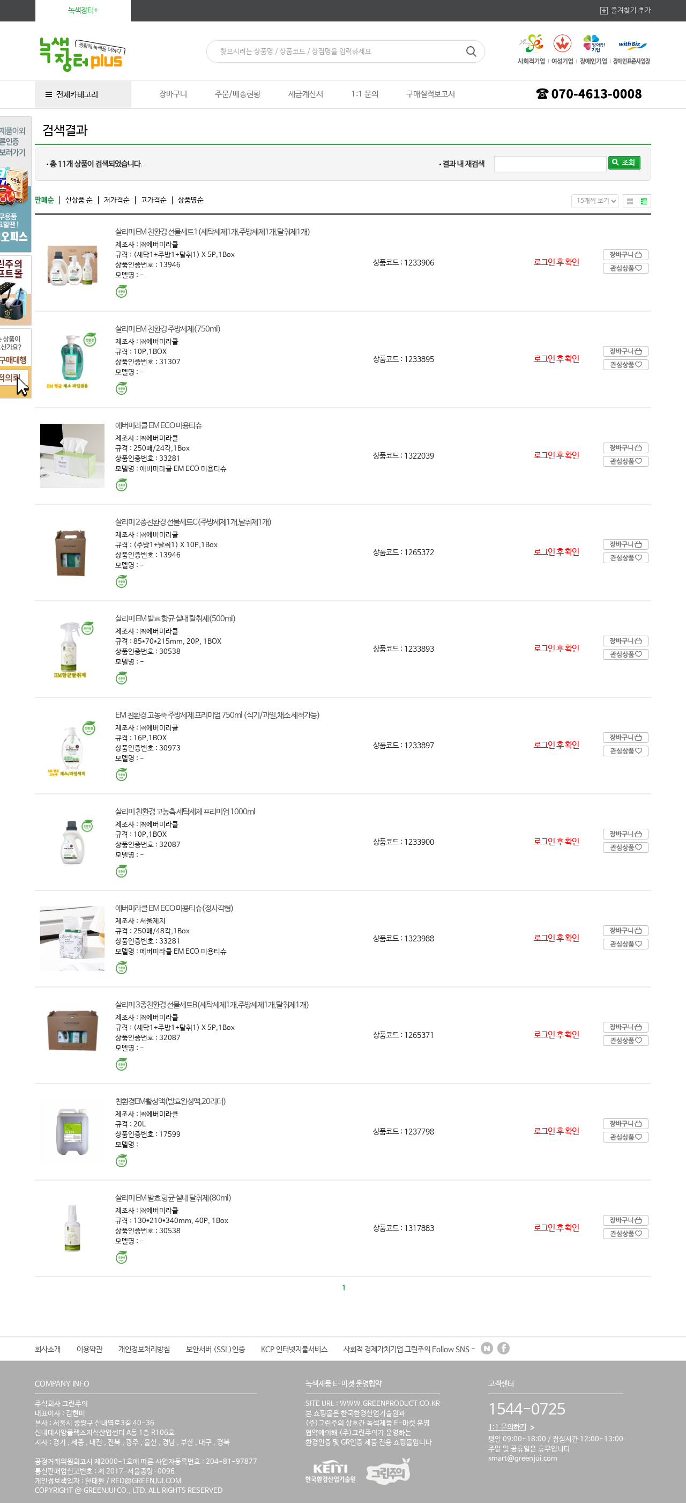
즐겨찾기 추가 (631, 10)
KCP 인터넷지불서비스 (294, 1349)
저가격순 (117, 200)
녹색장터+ (83, 10)
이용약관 (89, 1349)
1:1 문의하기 (507, 1427)
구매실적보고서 (430, 94)
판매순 (44, 200)
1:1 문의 (364, 94)
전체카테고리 (77, 94)
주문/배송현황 (237, 94)
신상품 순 (79, 200)
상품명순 (191, 200)
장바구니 (173, 94)
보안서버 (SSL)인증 (215, 1349)
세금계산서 (305, 94)
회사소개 (48, 1349)
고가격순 (154, 200)
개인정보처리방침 (144, 1349)
